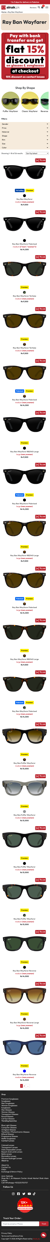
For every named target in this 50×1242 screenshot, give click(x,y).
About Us (5, 1165)
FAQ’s (3, 1169)
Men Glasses (6, 1110)
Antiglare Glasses (8, 1130)
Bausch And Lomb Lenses (11, 1152)
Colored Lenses (7, 1145)
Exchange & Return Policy (11, 1171)
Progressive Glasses (9, 1136)
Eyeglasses (5, 1107)
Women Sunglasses (9, 1105)
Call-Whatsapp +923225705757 (14, 1182)
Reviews (33, 7)
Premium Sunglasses (9, 1099)
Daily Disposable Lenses (11, 1149)
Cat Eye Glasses (8, 1118)
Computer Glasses (9, 1127)
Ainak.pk (36, 1239)
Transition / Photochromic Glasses (15, 1132)
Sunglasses (5, 1101)
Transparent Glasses (9, 1114)
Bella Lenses (6, 1154)
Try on (42, 160)
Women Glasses (8, 1112)
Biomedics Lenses (8, 1156)
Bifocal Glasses (7, 1134)
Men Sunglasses (7, 1103)
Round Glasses (7, 1116)
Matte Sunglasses (8, 1138)
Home (3, 12)
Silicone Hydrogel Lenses (11, 1158)
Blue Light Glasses (8, 1125)
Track (44, 1224)
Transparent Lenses (9, 1147)
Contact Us (6, 1167)
